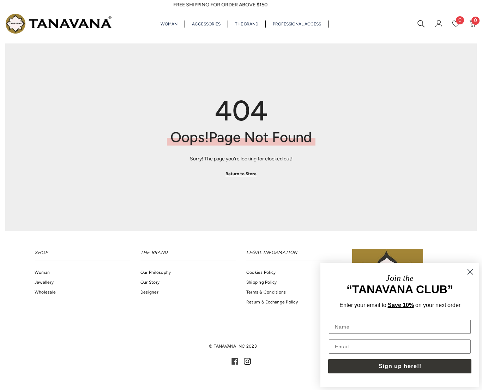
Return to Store (241, 173)
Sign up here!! (400, 366)
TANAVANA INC (229, 346)
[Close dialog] (470, 272)
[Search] (421, 23)
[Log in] (438, 23)
